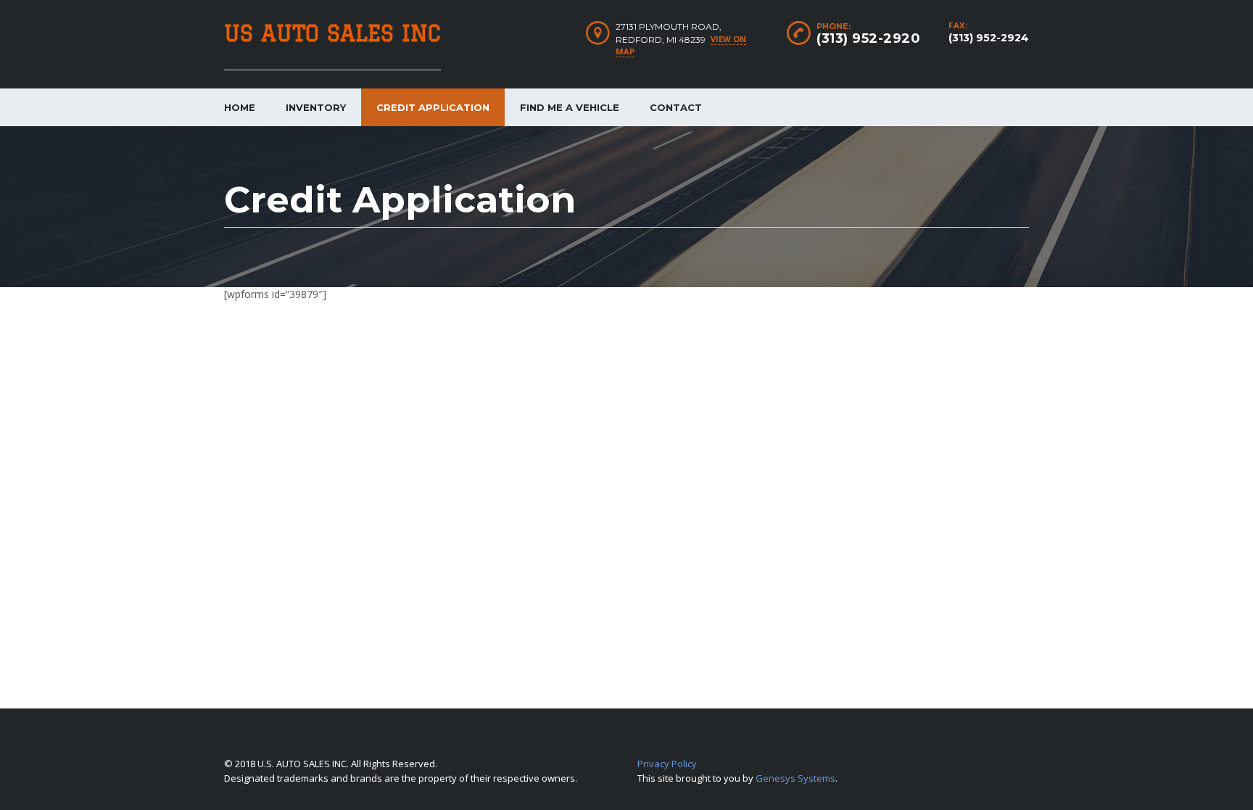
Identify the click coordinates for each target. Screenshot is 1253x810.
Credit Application (432, 107)
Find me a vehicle (569, 107)
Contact (676, 107)
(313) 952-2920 (868, 38)
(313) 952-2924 (988, 37)
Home (239, 107)
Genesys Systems (795, 778)
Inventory (316, 107)
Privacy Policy (667, 763)
